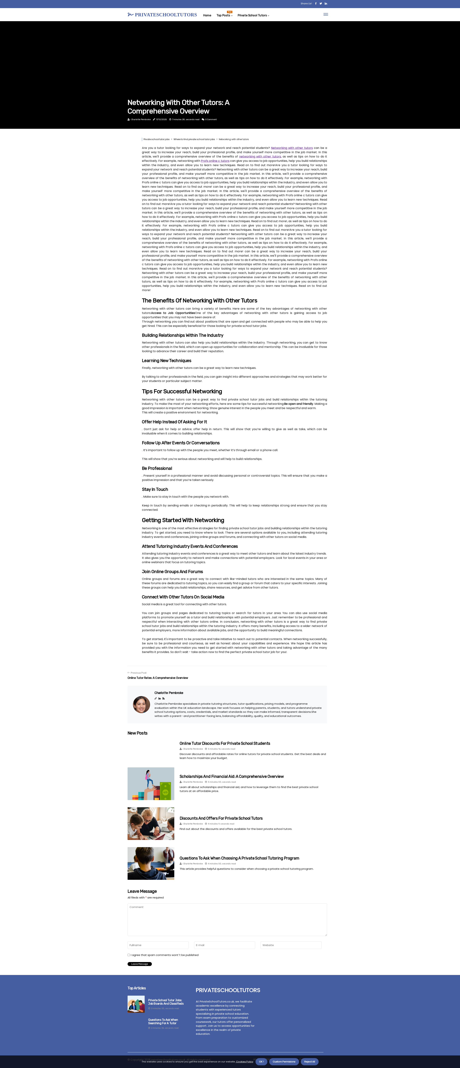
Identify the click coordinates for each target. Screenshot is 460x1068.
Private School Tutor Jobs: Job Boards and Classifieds (166, 1002)
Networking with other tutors (292, 148)
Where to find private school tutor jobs (194, 139)
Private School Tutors (252, 15)
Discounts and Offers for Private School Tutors (221, 818)
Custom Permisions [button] (284, 1061)
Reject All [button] (309, 1061)
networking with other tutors (260, 156)
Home (207, 15)
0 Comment (211, 119)
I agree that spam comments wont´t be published (165, 955)
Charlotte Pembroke (141, 119)
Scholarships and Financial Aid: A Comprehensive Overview (232, 776)
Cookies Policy (244, 1061)
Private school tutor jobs (157, 139)
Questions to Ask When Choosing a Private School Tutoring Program (239, 858)
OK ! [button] (261, 1061)
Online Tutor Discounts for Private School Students (225, 743)
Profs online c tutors (215, 161)
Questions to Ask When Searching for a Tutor (163, 1021)
